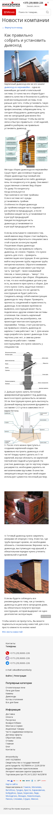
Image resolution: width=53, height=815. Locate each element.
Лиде (36, 793)
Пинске (9, 799)
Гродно (19, 790)
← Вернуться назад (12, 27)
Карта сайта (12, 784)
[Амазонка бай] (11, 4)
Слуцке (26, 799)
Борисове (28, 793)
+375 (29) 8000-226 (20, 653)
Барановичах (38, 790)
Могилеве (36, 787)
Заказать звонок (33, 6)
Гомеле (27, 787)
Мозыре (22, 796)
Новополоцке (33, 796)
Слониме (18, 799)
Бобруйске (11, 793)
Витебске (10, 790)
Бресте (27, 790)
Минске (34, 799)
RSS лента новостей (12, 631)
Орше (19, 793)
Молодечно (11, 796)
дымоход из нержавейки (17, 87)
